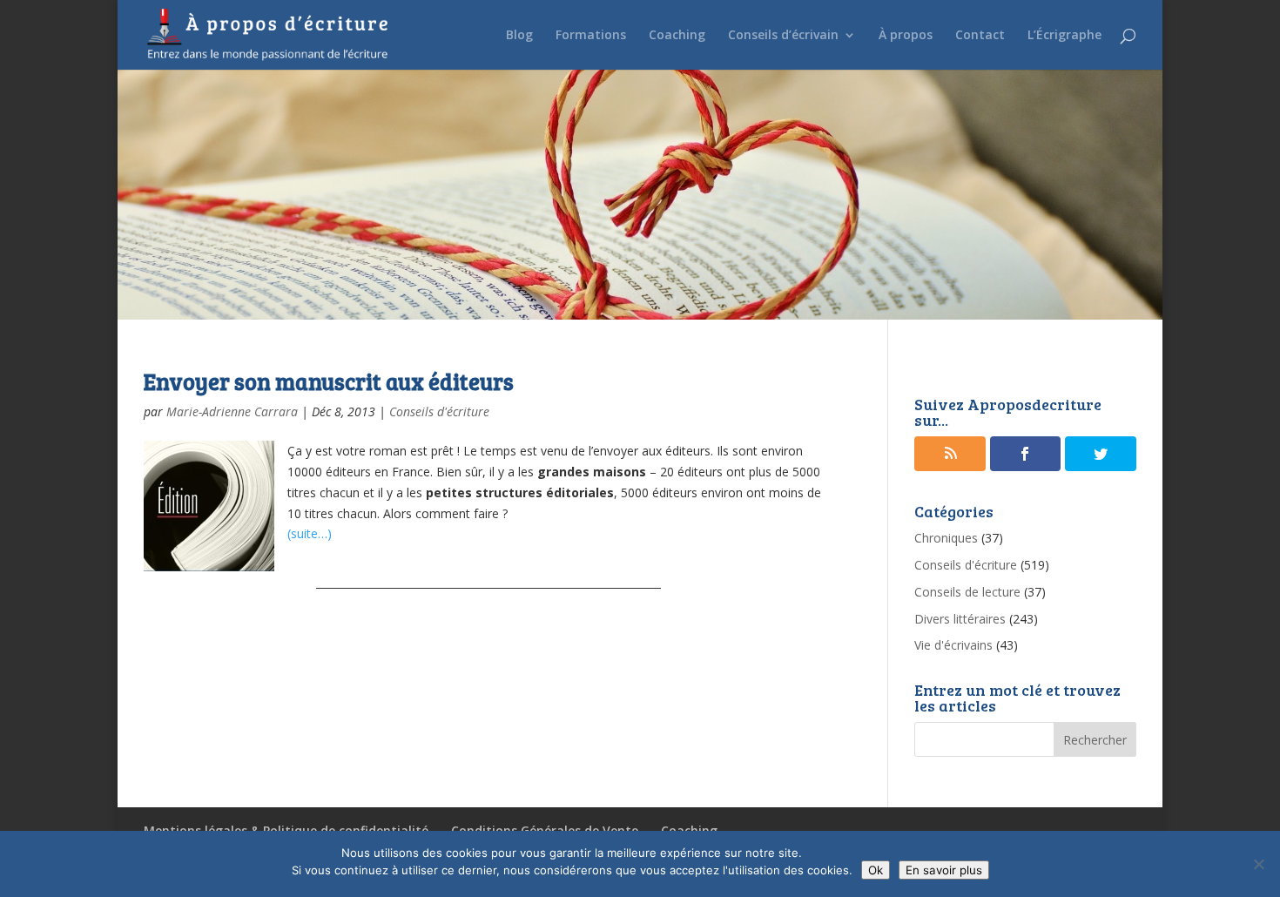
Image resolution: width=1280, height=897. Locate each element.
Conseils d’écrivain (783, 36)
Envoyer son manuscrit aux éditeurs (329, 381)
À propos (906, 36)
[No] (1258, 864)
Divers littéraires (960, 618)
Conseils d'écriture (439, 411)
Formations (591, 36)
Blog (519, 36)
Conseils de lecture (967, 591)
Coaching (677, 36)
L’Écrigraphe (1064, 36)
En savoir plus (944, 870)
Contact (980, 36)
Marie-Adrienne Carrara (232, 411)
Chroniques (946, 537)
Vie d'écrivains (953, 645)
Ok (875, 870)
